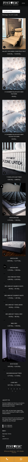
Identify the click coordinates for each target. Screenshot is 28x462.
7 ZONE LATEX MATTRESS (14, 177)
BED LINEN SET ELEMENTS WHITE (14, 295)
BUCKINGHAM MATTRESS (14, 373)
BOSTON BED (14, 364)
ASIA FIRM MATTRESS (14, 277)
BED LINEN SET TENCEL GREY (14, 314)
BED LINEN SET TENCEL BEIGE (14, 305)
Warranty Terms (6, 434)
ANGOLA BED (14, 258)
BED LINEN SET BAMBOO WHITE (14, 286)
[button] (4, 47)
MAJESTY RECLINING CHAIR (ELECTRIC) (14, 51)
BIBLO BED (14, 323)
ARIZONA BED (14, 267)
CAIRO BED (14, 382)
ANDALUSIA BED (14, 218)
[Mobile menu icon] (23, 3)
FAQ (3, 436)
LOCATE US (5, 438)
